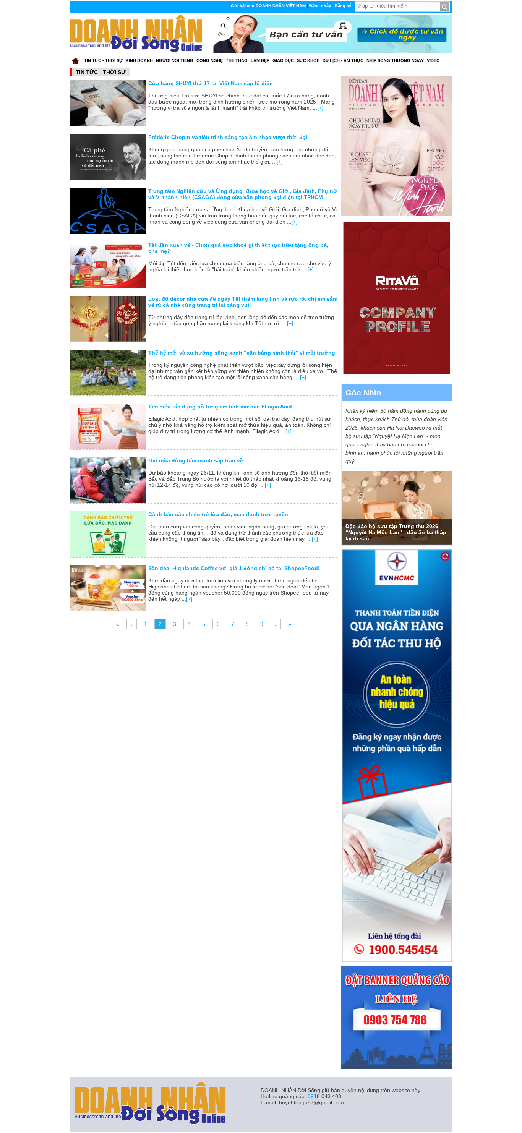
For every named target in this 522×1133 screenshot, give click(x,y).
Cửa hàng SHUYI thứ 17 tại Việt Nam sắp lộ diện (210, 83)
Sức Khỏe (308, 60)
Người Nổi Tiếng (174, 60)
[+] (320, 108)
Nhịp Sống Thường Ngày (395, 60)
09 (311, 1096)
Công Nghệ (209, 60)
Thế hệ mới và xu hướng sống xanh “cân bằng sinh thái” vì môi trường (241, 353)
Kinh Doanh (139, 60)
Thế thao (237, 60)
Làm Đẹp (260, 60)
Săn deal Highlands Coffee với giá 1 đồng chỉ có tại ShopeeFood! (234, 568)
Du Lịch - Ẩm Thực (343, 60)
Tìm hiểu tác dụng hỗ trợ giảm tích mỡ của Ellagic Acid (220, 407)
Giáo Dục (283, 60)
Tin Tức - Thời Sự (103, 60)
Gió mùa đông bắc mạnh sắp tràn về (195, 460)
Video (433, 60)
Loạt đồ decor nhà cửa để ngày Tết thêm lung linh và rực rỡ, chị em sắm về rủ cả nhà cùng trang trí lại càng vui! (242, 302)
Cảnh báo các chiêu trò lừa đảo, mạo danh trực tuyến (218, 514)
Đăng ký (343, 5)
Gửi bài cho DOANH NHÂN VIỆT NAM (268, 5)
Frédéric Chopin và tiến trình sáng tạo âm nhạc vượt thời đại (227, 137)
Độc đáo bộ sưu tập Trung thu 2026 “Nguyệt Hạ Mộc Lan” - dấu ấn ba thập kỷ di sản (395, 532)
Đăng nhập (320, 5)
